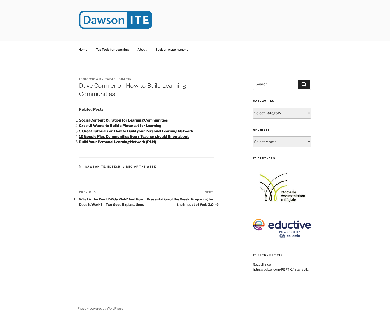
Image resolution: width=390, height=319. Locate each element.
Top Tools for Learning (112, 49)
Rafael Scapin (118, 79)
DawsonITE (95, 166)
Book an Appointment (171, 49)
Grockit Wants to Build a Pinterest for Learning (120, 126)
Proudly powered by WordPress (100, 308)
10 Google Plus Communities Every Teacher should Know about (134, 136)
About (142, 49)
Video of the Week (139, 166)
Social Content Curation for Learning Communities (123, 120)
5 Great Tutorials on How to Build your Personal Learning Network (136, 131)
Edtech (114, 166)
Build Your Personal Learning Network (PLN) (117, 142)
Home (83, 49)
